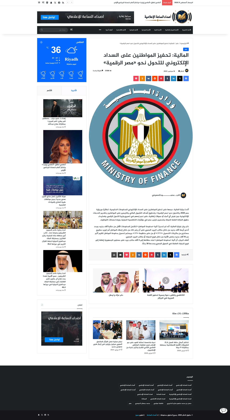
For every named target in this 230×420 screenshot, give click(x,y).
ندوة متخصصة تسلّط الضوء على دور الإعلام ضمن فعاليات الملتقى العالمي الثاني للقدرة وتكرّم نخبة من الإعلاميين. (140, 346)
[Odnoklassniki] (142, 78)
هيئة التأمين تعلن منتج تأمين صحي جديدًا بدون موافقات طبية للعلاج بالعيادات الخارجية (54, 201)
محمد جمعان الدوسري (142, 403)
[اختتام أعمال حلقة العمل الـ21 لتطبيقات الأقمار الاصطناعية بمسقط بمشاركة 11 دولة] (174, 330)
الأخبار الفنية (157, 30)
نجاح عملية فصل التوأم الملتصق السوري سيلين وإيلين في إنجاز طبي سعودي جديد (107, 344)
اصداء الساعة (160, 394)
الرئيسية (183, 43)
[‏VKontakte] (148, 78)
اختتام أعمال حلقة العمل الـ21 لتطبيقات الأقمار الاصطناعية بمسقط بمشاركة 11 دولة (174, 345)
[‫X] (179, 78)
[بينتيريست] (161, 78)
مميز (137, 415)
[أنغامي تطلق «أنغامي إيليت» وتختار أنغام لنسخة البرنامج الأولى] (62, 146)
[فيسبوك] (186, 78)
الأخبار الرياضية (134, 30)
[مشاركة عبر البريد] (120, 255)
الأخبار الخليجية (186, 30)
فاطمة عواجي (158, 403)
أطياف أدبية (109, 30)
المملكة (144, 399)
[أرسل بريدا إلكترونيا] (179, 71)
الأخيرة (74, 90)
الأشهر (49, 90)
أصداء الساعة (151, 415)
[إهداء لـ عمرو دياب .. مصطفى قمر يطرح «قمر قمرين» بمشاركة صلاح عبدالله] (62, 108)
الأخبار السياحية (146, 30)
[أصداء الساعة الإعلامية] (168, 16)
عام (177, 43)
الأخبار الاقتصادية (121, 30)
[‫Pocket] (136, 78)
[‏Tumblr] (167, 78)
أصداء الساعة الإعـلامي (183, 385)
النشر (182, 71)
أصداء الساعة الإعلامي (164, 385)
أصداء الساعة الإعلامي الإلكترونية (180, 394)
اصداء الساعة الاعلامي (157, 399)
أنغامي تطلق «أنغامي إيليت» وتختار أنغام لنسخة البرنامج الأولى (54, 167)
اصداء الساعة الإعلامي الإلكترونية (180, 399)
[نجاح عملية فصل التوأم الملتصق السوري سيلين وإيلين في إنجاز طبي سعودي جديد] (107, 329)
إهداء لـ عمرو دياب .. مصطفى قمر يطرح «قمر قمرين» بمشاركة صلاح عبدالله (54, 121)
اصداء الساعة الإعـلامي (145, 394)
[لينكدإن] (173, 78)
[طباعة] (114, 255)
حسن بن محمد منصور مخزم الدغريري (179, 403)
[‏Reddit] (154, 78)
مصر (130, 403)
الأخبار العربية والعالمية (171, 30)
